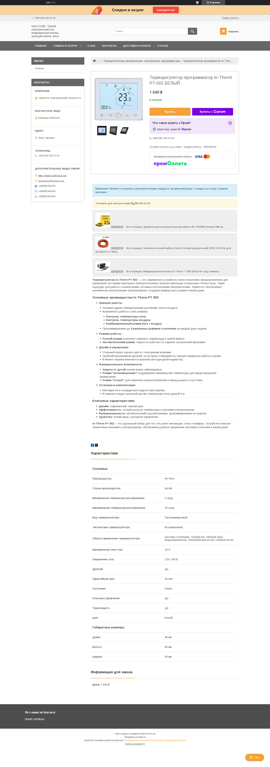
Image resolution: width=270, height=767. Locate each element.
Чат (257, 757)
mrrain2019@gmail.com (51, 180)
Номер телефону (34, 718)
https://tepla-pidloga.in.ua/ (52, 175)
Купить (170, 111)
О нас (91, 45)
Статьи (162, 45)
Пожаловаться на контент (138, 740)
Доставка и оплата (137, 45)
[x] (96, 445)
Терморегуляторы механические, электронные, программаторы (141, 60)
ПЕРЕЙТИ (117, 226)
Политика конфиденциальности (169, 740)
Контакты (109, 45)
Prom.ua (151, 733)
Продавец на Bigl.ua (135, 737)
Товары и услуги (65, 45)
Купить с (206, 111)
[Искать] (192, 31)
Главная (40, 45)
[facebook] (92, 445)
